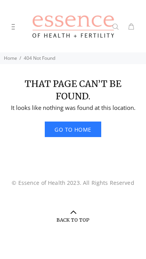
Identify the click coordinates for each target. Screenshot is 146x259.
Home (10, 58)
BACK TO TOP (73, 220)
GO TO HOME (73, 129)
